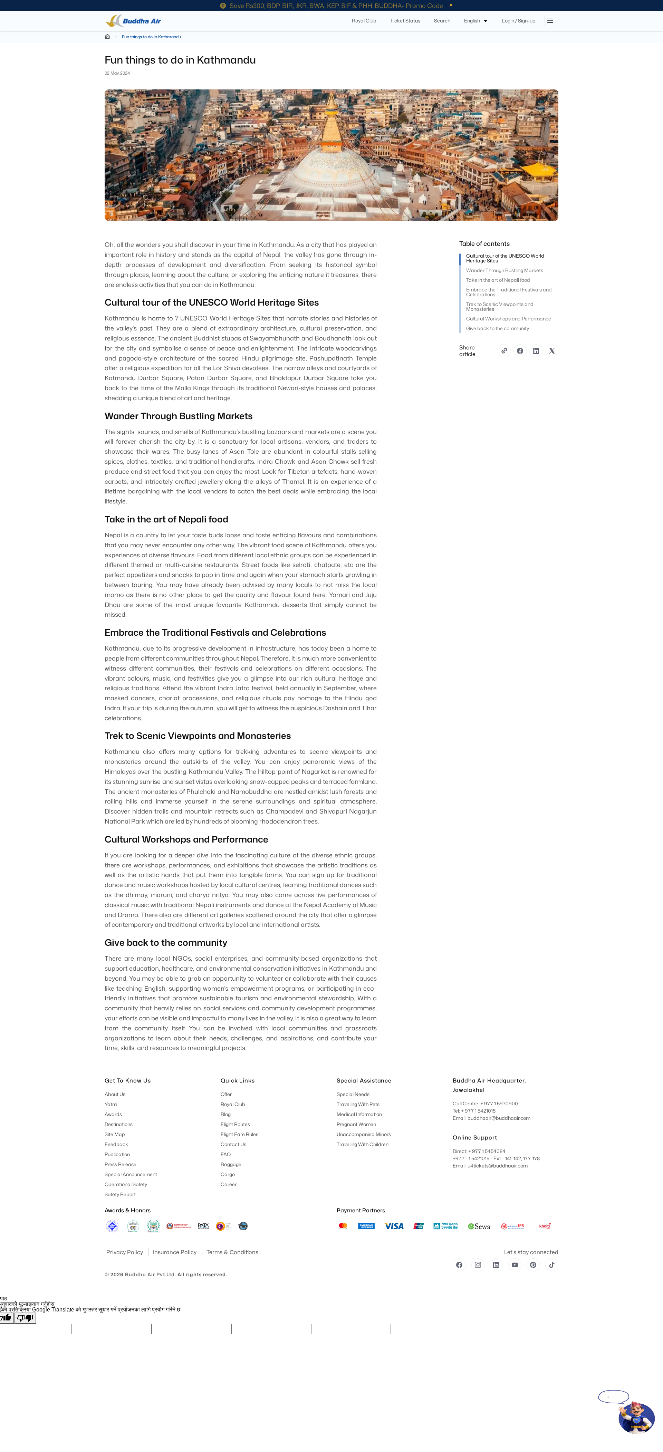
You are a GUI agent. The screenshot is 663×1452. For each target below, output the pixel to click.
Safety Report (120, 1194)
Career (229, 1184)
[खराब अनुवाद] (25, 1318)
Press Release (120, 1164)
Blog (226, 1114)
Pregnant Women (356, 1124)
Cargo (228, 1174)
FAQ (226, 1154)
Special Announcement (131, 1174)
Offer (226, 1094)
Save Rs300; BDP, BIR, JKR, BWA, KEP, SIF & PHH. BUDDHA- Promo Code (336, 5)
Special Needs (353, 1094)
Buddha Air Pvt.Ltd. (150, 1274)
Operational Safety (126, 1184)
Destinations (119, 1124)
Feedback (116, 1144)
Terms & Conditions (232, 1252)
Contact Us (233, 1144)
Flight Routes (235, 1124)
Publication (117, 1154)
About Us (115, 1094)
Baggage (231, 1164)
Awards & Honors (128, 1210)
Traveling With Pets (358, 1104)
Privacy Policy (125, 1252)
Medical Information (359, 1114)
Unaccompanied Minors (364, 1134)
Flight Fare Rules (239, 1134)
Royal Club (233, 1104)
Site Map (115, 1134)
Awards (113, 1114)
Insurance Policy (175, 1252)
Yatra (111, 1104)
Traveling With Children (362, 1144)
